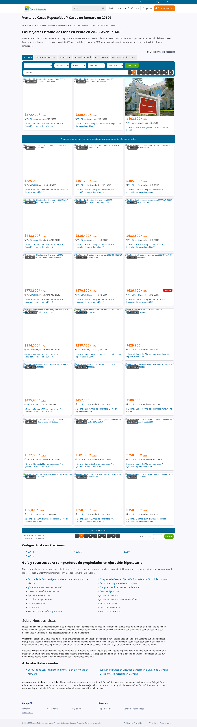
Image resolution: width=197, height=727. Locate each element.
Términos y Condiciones (160, 723)
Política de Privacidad (133, 723)
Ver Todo (28, 57)
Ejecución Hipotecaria (45, 57)
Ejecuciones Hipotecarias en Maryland (119, 583)
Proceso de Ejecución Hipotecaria (45, 611)
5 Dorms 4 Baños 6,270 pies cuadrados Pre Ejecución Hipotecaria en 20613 (145, 465)
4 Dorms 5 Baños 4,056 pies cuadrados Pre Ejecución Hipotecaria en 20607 (145, 245)
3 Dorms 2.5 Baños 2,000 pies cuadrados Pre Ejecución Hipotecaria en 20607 (146, 520)
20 (32, 535)
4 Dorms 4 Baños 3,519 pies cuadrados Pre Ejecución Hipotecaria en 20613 (44, 300)
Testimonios (27, 712)
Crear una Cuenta (165, 8)
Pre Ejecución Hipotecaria (123, 57)
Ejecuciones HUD (108, 603)
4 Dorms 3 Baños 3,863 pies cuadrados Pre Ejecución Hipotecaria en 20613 (44, 355)
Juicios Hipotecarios (110, 595)
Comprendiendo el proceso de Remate (119, 587)
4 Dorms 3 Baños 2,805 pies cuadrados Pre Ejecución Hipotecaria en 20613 (44, 465)
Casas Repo (34, 607)
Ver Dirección (32, 119)
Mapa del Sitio (104, 708)
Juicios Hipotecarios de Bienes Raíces (118, 599)
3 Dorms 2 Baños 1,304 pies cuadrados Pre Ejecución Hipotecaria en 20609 (44, 124)
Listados (120, 8)
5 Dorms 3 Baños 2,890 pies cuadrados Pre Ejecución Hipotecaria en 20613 (94, 190)
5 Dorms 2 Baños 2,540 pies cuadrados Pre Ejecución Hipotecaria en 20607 (94, 300)
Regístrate (76, 708)
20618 (31, 551)
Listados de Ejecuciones (40, 599)
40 (39, 535)
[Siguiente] (171, 72)
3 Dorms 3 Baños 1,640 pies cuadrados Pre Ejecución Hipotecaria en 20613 (44, 245)
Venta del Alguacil (83, 57)
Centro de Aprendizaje (134, 708)
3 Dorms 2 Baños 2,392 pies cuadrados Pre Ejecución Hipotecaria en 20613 (94, 520)
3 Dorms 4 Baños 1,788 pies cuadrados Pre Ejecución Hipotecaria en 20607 (44, 410)
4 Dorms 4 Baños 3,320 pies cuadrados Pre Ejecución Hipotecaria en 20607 (145, 300)
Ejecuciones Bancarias (39, 595)
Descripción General (110, 607)
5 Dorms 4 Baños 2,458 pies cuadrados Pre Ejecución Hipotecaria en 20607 (94, 245)
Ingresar (148, 8)
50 (43, 535)
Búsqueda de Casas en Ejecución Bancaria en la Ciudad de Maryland (134, 579)
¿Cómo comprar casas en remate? (45, 587)
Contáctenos (133, 8)
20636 (79, 551)
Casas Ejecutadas (36, 603)
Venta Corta (65, 57)
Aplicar (132, 65)
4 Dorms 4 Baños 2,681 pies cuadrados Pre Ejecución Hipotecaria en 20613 (94, 465)
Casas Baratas (101, 57)
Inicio (111, 8)
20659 (31, 555)
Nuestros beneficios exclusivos (43, 591)
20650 (127, 551)
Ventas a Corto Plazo (110, 611)
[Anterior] (130, 72)
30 (36, 535)
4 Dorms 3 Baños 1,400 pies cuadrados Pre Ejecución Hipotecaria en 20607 (145, 190)
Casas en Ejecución (109, 591)
